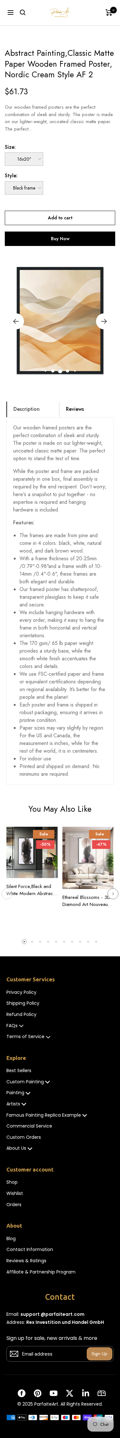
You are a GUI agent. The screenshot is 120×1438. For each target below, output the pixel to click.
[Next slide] (113, 893)
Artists (13, 1104)
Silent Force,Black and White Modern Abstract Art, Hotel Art (30, 890)
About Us (16, 1148)
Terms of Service (25, 1037)
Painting (15, 1093)
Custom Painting (25, 1082)
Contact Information (29, 1250)
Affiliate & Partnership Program (41, 1272)
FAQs (12, 1026)
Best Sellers (18, 1071)
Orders (13, 1205)
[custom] (21, 1393)
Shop (12, 1182)
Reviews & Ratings (26, 1261)
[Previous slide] (7, 893)
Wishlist (14, 1193)
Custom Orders (23, 1137)
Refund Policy (21, 1014)
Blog (11, 1239)
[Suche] (23, 12)
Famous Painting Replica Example (43, 1115)
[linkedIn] (85, 1393)
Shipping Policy (22, 1003)
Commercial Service (29, 1126)
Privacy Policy (21, 992)
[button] (45, 371)
